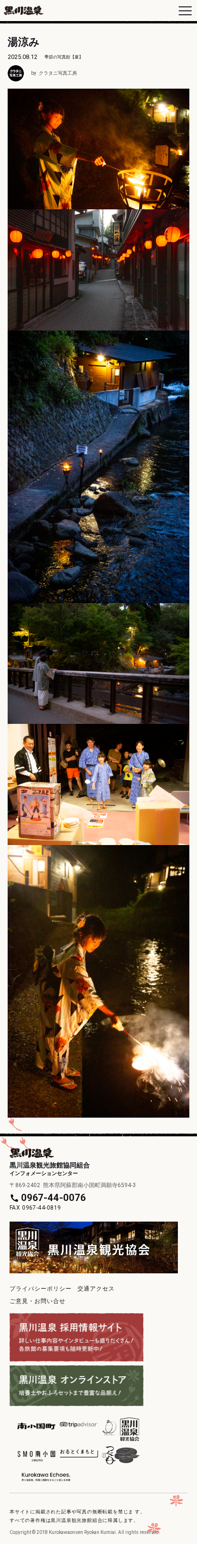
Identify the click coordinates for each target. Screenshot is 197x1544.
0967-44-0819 (41, 1207)
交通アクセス (96, 1288)
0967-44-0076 (53, 1197)
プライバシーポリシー (41, 1288)
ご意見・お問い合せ (38, 1301)
